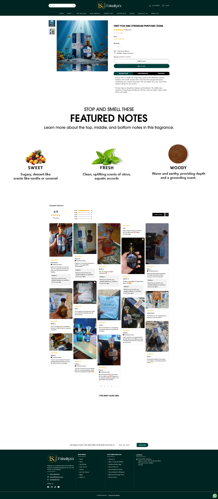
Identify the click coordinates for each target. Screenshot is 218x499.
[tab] (123, 73)
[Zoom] (82, 45)
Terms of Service (114, 467)
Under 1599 (108, 13)
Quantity (116, 43)
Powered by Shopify (114, 495)
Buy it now (142, 66)
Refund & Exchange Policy (116, 475)
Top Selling (81, 13)
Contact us (143, 13)
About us (155, 13)
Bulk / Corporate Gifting (116, 462)
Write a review (158, 214)
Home (61, 13)
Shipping (116, 57)
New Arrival (95, 13)
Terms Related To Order (116, 469)
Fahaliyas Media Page (115, 464)
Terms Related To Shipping (116, 472)
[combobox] (62, 5)
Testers (82, 469)
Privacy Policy (113, 477)
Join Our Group (84, 472)
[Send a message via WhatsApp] (214, 495)
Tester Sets (121, 13)
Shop (69, 13)
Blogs (132, 13)
